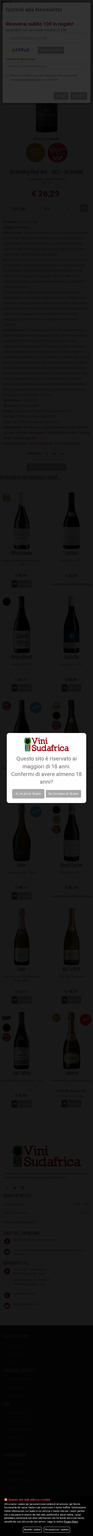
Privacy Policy (71, 1521)
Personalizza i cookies (57, 1529)
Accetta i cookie (32, 1529)
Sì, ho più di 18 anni (28, 793)
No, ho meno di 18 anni (63, 793)
